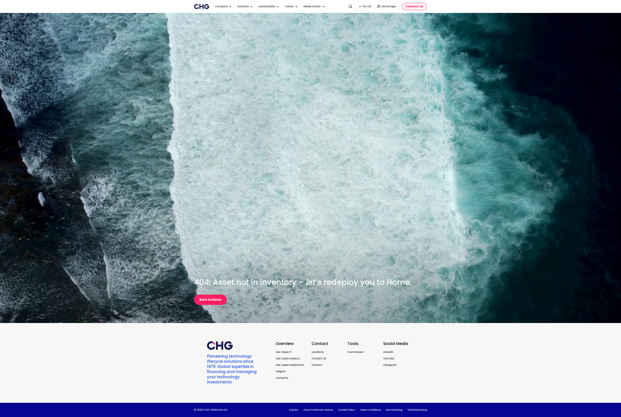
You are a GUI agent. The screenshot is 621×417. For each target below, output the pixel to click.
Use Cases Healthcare (290, 365)
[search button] (351, 6)
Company (282, 378)
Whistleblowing (417, 410)
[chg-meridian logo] (201, 6)
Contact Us (319, 358)
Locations (318, 352)
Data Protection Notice (318, 410)
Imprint (293, 410)
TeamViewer (356, 352)
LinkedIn (388, 352)
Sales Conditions (370, 410)
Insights (280, 371)
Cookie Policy (346, 410)
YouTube (388, 358)
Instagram (390, 365)
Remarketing (394, 410)
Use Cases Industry (288, 358)
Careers (317, 365)
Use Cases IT (284, 352)
